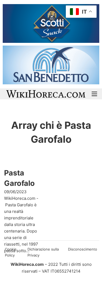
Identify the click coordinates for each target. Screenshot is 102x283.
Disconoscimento (82, 249)
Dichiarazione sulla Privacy (43, 252)
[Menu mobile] (94, 94)
